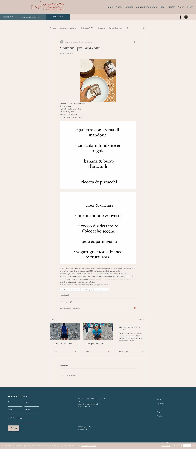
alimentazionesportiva (101, 290)
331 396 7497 (8, 17)
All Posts (53, 28)
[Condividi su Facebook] (61, 302)
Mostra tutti (142, 319)
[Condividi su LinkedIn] (71, 302)
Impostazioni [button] (165, 446)
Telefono (27, 409)
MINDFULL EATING (87, 28)
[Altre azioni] (134, 42)
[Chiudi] (193, 445)
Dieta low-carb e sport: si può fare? (129, 328)
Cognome (27, 402)
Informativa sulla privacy (88, 446)
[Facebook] (180, 17)
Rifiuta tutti (176, 446)
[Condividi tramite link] (76, 302)
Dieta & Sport (65, 295)
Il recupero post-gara (95, 343)
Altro (127, 28)
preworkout (75, 290)
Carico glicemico (115, 28)
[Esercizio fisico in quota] (65, 331)
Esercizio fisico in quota (62, 343)
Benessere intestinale (68, 28)
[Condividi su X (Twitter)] (66, 302)
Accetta (187, 446)
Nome (10, 402)
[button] (143, 28)
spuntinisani (65, 290)
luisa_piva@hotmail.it (30, 17)
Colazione (101, 28)
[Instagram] (186, 17)
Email (10, 409)
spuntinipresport (87, 290)
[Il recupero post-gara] (98, 331)
